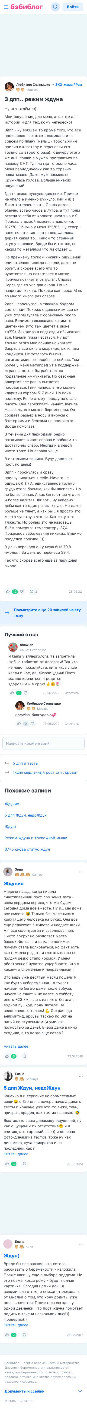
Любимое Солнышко (33, 84)
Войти (73, 6)
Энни (19, 869)
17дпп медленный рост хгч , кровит (45, 772)
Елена (19, 1074)
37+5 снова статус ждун (27, 849)
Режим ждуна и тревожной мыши (36, 838)
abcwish (26, 645)
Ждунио (12, 804)
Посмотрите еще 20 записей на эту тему (47, 612)
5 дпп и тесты (26, 763)
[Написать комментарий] (43, 743)
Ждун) (10, 826)
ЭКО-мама (64, 84)
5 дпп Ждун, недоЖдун (26, 815)
